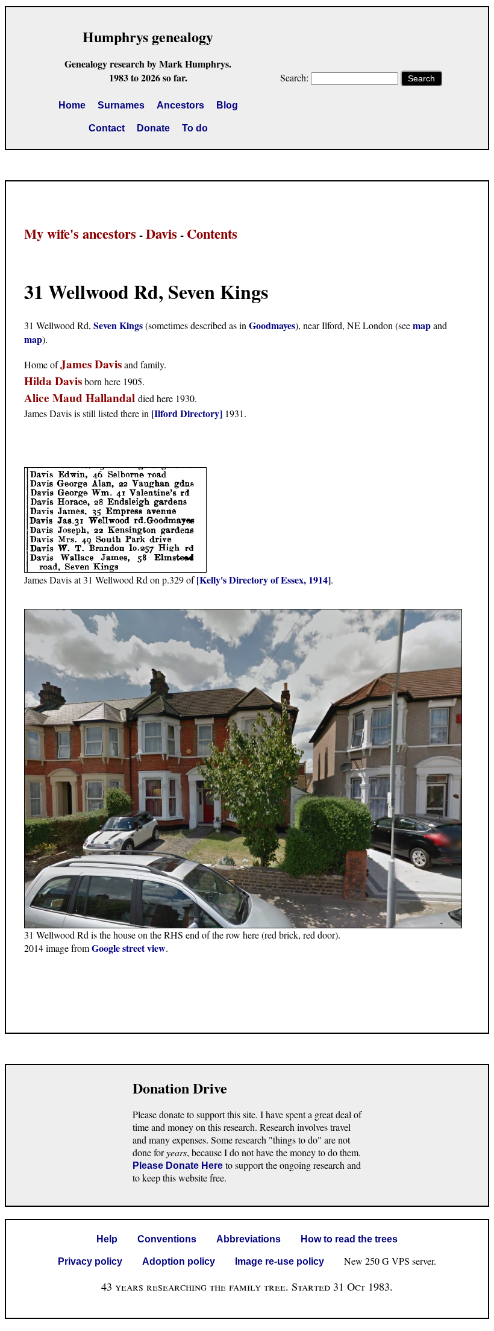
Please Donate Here (178, 1165)
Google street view (129, 948)
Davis (161, 234)
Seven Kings (118, 325)
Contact (107, 128)
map (422, 325)
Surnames (121, 105)
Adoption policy (178, 1261)
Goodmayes (272, 325)
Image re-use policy (279, 1261)
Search (421, 78)
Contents (212, 234)
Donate (153, 128)
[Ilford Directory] (186, 413)
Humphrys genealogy (148, 36)
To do (195, 128)
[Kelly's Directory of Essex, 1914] (263, 580)
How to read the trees (349, 1239)
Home (72, 105)
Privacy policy (90, 1261)
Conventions (166, 1239)
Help (106, 1239)
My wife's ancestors (80, 234)
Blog (227, 105)
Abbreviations (248, 1239)
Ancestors (180, 105)
